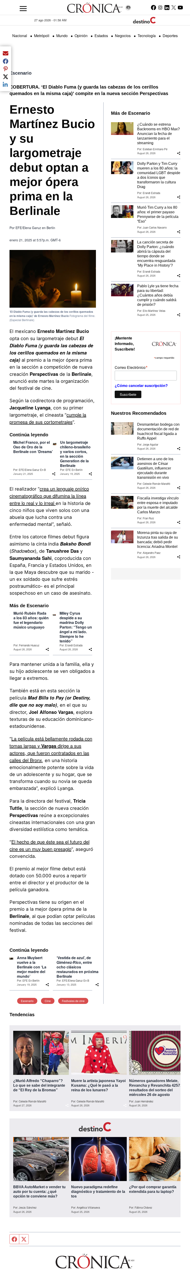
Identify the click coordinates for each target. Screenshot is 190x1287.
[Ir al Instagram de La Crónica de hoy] (160, 7)
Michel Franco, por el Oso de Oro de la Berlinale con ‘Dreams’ (33, 447)
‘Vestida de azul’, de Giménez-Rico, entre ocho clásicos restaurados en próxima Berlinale (77, 967)
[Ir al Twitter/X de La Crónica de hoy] (174, 7)
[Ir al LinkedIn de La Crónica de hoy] (167, 7)
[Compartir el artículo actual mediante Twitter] (5, 76)
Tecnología (147, 35)
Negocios (123, 35)
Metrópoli (41, 35)
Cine (48, 1001)
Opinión (81, 35)
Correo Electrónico (131, 367)
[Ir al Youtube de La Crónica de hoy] (180, 7)
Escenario (21, 73)
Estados (101, 35)
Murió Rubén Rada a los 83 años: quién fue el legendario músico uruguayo (31, 620)
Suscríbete (128, 394)
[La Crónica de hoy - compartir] (90, 474)
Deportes (170, 35)
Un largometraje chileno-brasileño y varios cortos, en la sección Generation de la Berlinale (75, 454)
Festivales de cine (73, 1001)
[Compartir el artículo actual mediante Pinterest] (5, 69)
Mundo (62, 35)
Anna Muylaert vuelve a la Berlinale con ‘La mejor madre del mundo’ (31, 967)
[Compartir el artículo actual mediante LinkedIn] (5, 84)
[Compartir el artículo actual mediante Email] (5, 53)
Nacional (19, 35)
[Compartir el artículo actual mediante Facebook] (5, 61)
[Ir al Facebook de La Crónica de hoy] (153, 7)
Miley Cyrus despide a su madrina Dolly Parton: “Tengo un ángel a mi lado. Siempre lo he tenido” (76, 627)
